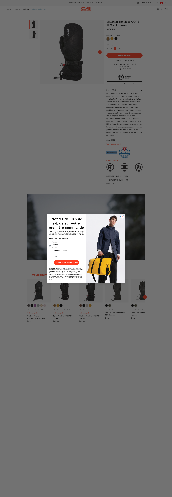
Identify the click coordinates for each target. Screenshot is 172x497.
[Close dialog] (122, 216)
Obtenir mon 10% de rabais (66, 263)
